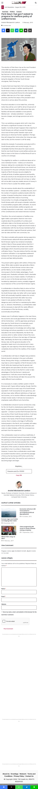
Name (3, 588)
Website (3, 604)
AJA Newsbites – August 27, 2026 (15, 7)
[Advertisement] (19, 656)
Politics (12, 11)
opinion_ (19, 466)
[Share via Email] (25, 30)
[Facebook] (3, 30)
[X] (8, 30)
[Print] (30, 30)
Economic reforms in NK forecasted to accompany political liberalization (28, 511)
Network (23, 774)
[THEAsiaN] (19, 2)
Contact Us (29, 776)
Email (3, 596)
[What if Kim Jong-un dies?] (9, 530)
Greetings (14, 774)
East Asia (5, 11)
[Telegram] (17, 30)
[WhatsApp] (12, 30)
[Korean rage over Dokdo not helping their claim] (9, 512)
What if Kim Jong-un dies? (8, 537)
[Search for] (36, 3)
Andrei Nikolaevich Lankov (10, 22)
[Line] (21, 30)
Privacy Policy (19, 776)
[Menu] (2, 3)
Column (19, 11)
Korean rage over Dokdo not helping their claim (9, 520)
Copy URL (19, 475)
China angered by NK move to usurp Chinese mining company (27, 528)
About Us (6, 774)
